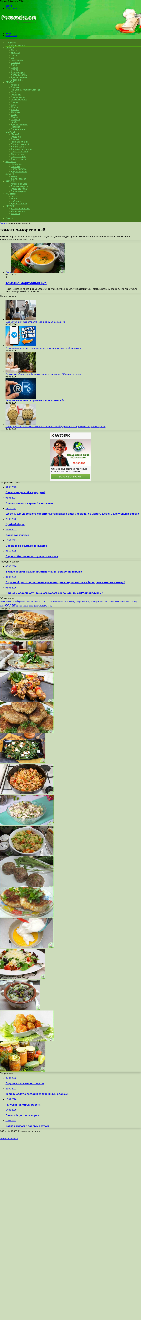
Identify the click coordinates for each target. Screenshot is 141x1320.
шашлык (44, 606)
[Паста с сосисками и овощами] (27, 793)
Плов (13, 92)
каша (36, 601)
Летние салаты (18, 147)
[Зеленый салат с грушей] (27, 670)
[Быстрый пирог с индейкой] (27, 639)
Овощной (16, 137)
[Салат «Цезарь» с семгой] (22, 978)
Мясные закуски (19, 184)
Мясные (15, 85)
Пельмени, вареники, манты (25, 90)
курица (77, 601)
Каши (14, 114)
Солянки (15, 62)
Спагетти (15, 112)
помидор (133, 601)
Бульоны (15, 70)
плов (127, 602)
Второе (10, 82)
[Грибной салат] (20, 1009)
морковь (85, 601)
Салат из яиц (17, 154)
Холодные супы (19, 75)
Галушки (15, 119)
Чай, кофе (16, 201)
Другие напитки (19, 203)
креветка (59, 601)
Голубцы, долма (19, 99)
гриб (15, 601)
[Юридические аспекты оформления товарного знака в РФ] (21, 398)
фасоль (37, 606)
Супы (14, 50)
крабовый (52, 601)
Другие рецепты (19, 77)
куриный (68, 601)
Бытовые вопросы (20, 208)
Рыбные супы (18, 72)
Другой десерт (18, 179)
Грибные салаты (19, 142)
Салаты (10, 132)
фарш (31, 606)
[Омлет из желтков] (27, 947)
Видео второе (18, 129)
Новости (15, 213)
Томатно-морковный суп (26, 283)
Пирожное (16, 164)
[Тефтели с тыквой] (27, 1040)
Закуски (10, 181)
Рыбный (15, 139)
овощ (106, 601)
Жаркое (15, 107)
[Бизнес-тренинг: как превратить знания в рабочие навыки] (21, 319)
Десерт (10, 174)
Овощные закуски (20, 189)
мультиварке (93, 601)
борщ (2, 601)
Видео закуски (18, 191)
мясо (102, 601)
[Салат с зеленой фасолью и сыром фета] (22, 763)
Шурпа (14, 67)
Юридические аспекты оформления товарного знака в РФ (35, 400)
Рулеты (15, 109)
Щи (12, 57)
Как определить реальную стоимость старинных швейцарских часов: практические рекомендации (55, 426)
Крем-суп (15, 52)
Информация (18, 45)
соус (26, 606)
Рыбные (15, 87)
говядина (8, 601)
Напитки (11, 194)
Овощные (16, 95)
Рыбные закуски (19, 186)
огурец (111, 602)
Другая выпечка (19, 171)
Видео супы (17, 80)
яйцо (50, 606)
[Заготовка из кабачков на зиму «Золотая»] (22, 1071)
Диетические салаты (21, 149)
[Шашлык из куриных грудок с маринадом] (27, 701)
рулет (2, 606)
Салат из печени (19, 151)
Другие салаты (18, 159)
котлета (43, 601)
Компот (14, 199)
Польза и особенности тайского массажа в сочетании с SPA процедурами (43, 374)
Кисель (14, 196)
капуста (29, 601)
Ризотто (15, 102)
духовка (21, 601)
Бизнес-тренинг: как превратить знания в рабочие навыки (35, 322)
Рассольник (17, 60)
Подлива (15, 127)
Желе (14, 176)
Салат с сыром (18, 156)
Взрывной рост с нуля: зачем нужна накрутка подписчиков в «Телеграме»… (44, 348)
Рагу (13, 104)
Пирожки (15, 166)
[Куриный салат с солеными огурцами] (27, 824)
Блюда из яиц (18, 97)
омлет (117, 602)
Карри (14, 122)
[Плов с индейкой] (27, 855)
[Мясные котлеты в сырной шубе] (27, 732)
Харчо (14, 65)
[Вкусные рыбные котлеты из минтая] (27, 917)
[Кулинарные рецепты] (18, 28)
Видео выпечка (19, 169)
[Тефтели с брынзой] (27, 886)
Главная (4, 223)
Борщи (14, 55)
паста (122, 601)
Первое (10, 47)
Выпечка (11, 161)
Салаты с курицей (20, 144)
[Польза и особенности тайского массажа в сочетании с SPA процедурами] (21, 372)
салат (10, 605)
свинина (20, 606)
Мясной (15, 134)
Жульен (15, 117)
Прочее (10, 206)
